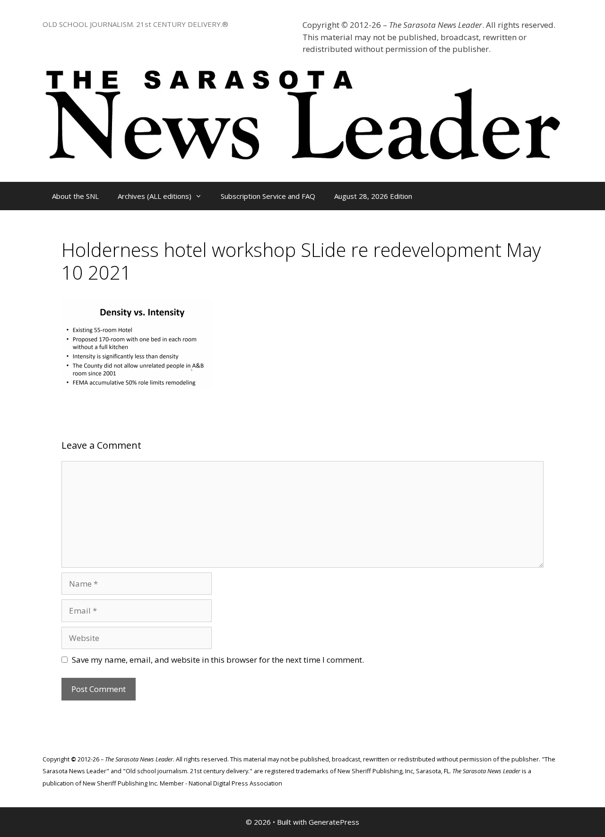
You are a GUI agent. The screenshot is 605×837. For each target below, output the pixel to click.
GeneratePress (334, 822)
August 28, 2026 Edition (373, 196)
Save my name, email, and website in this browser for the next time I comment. (218, 659)
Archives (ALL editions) (154, 196)
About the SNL (75, 196)
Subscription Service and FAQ (268, 196)
